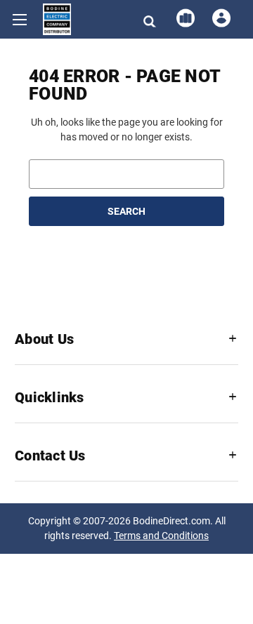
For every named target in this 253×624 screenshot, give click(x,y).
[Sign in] (220, 18)
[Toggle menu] (19, 19)
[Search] (149, 18)
